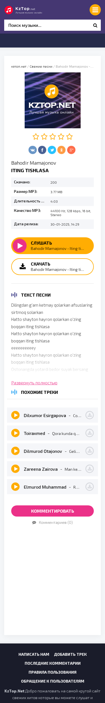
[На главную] (29, 10)
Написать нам (33, 654)
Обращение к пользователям (52, 681)
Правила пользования (52, 672)
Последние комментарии (53, 663)
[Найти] (95, 25)
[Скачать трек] (89, 415)
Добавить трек (70, 654)
